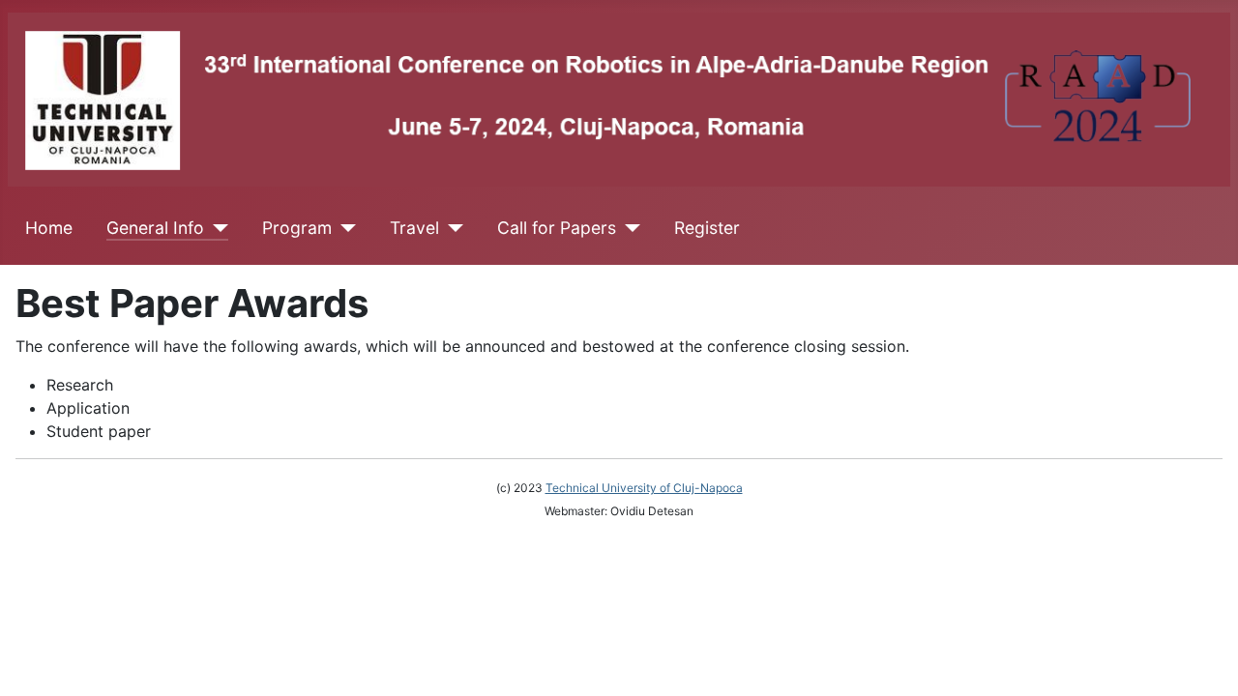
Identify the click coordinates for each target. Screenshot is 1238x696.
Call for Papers (556, 228)
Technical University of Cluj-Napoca (644, 487)
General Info (155, 228)
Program (297, 228)
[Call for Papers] (628, 228)
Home (49, 228)
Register (707, 228)
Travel (414, 228)
